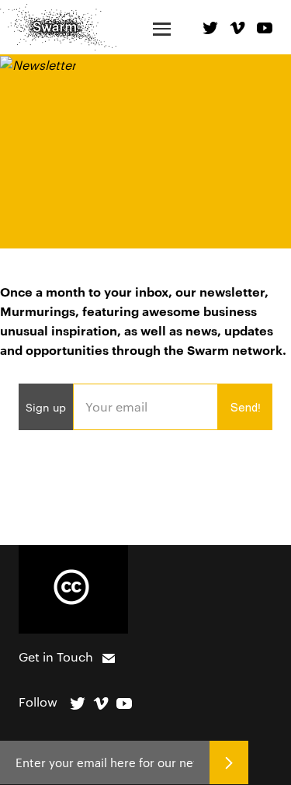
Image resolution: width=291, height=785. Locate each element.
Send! (245, 407)
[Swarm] (58, 27)
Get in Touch (56, 656)
